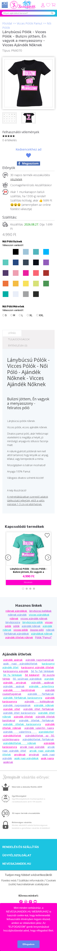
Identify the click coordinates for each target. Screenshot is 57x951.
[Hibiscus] (36, 273)
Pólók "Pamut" (43, 637)
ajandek (49, 678)
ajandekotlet (46, 731)
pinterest (30, 901)
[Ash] (16, 294)
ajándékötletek (12, 735)
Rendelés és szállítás (20, 847)
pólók (16, 626)
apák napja (47, 758)
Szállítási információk (31, 880)
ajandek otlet (11, 709)
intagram (25, 901)
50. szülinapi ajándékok (27, 678)
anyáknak (19, 754)
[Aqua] (46, 252)
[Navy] (36, 262)
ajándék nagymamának (39, 659)
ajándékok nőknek (41, 633)
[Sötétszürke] (36, 294)
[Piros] (46, 273)
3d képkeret (32, 675)
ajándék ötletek (23, 716)
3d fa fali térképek (42, 671)
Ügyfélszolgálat (16, 855)
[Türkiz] (5, 262)
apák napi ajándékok (26, 758)
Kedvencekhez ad (28, 149)
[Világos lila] (46, 262)
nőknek (14, 618)
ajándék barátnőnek (19, 690)
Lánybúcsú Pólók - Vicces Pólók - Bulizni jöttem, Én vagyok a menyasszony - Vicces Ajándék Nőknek (28, 570)
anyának (34, 754)
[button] (28, 934)
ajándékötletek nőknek (19, 743)
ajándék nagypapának (17, 705)
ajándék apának (12, 659)
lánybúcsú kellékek (40, 611)
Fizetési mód (8, 880)
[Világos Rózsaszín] (16, 273)
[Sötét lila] (5, 273)
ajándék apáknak (42, 682)
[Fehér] (5, 252)
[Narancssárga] (5, 283)
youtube (35, 901)
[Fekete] (16, 252)
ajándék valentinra (20, 731)
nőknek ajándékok (17, 611)
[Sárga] (16, 283)
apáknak (8, 762)
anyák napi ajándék (32, 747)
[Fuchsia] (26, 273)
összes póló (37, 629)
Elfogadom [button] (28, 944)
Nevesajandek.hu (16, 863)
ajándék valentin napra (39, 728)
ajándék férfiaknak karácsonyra (22, 697)
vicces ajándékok (39, 614)
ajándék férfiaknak (41, 694)
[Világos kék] (26, 252)
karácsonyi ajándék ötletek (37, 667)
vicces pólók (20, 629)
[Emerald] (5, 294)
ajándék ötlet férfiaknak (38, 709)
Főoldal (7, 23)
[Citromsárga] (26, 283)
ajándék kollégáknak (39, 701)
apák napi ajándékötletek (20, 663)
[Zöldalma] (36, 283)
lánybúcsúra (12, 622)
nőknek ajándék (17, 614)
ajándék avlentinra (41, 686)
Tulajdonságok (19, 339)
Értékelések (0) (17, 345)
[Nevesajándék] (23, 1)
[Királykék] (16, 262)
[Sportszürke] (26, 294)
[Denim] (26, 262)
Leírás (12, 333)
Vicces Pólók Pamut (29, 23)
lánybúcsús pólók (32, 622)
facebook (21, 901)
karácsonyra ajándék (15, 671)
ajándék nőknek (31, 626)
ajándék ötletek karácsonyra (22, 724)
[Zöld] (46, 283)
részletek (16, 179)
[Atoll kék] (36, 252)
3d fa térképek (12, 675)
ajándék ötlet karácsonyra (19, 712)
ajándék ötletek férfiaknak (36, 720)
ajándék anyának (14, 682)
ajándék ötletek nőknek (19, 637)
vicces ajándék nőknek (33, 618)
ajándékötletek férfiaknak (38, 739)
